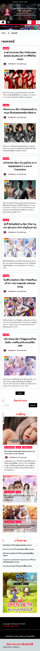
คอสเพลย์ (6, 48)
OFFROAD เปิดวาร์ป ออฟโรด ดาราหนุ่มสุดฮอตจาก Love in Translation (20, 166)
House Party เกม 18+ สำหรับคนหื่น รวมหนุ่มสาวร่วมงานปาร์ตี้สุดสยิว (19, 496)
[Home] (3, 22)
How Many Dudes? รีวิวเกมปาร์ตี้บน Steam (17, 566)
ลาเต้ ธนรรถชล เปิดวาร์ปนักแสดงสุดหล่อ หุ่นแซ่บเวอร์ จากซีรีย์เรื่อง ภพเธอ (20, 56)
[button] (29, 22)
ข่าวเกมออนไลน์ (9, 447)
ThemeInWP (30, 636)
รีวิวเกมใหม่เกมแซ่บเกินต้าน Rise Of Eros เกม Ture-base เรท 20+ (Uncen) (19, 453)
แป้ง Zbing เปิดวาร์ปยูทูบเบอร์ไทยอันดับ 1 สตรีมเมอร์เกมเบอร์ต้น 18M (20, 342)
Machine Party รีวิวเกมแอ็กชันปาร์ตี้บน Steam (18, 549)
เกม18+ (18, 447)
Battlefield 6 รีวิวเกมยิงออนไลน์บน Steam (17, 545)
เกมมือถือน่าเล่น (27, 447)
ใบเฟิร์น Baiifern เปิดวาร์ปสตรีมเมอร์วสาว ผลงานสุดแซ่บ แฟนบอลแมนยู (20, 283)
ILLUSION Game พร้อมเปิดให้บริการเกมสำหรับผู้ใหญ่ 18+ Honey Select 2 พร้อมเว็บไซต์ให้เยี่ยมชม (19, 526)
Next (20, 393)
